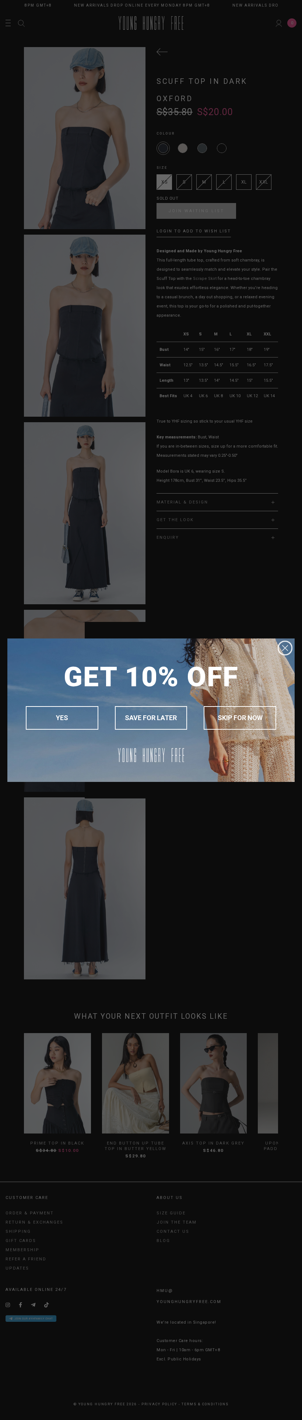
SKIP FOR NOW (240, 718)
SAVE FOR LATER (151, 718)
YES (62, 718)
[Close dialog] (285, 648)
